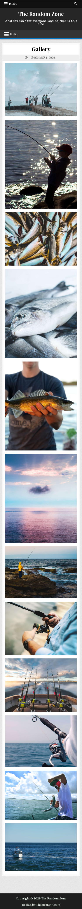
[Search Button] (75, 4)
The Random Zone (41, 13)
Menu (13, 4)
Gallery (41, 49)
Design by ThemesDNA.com (41, 904)
